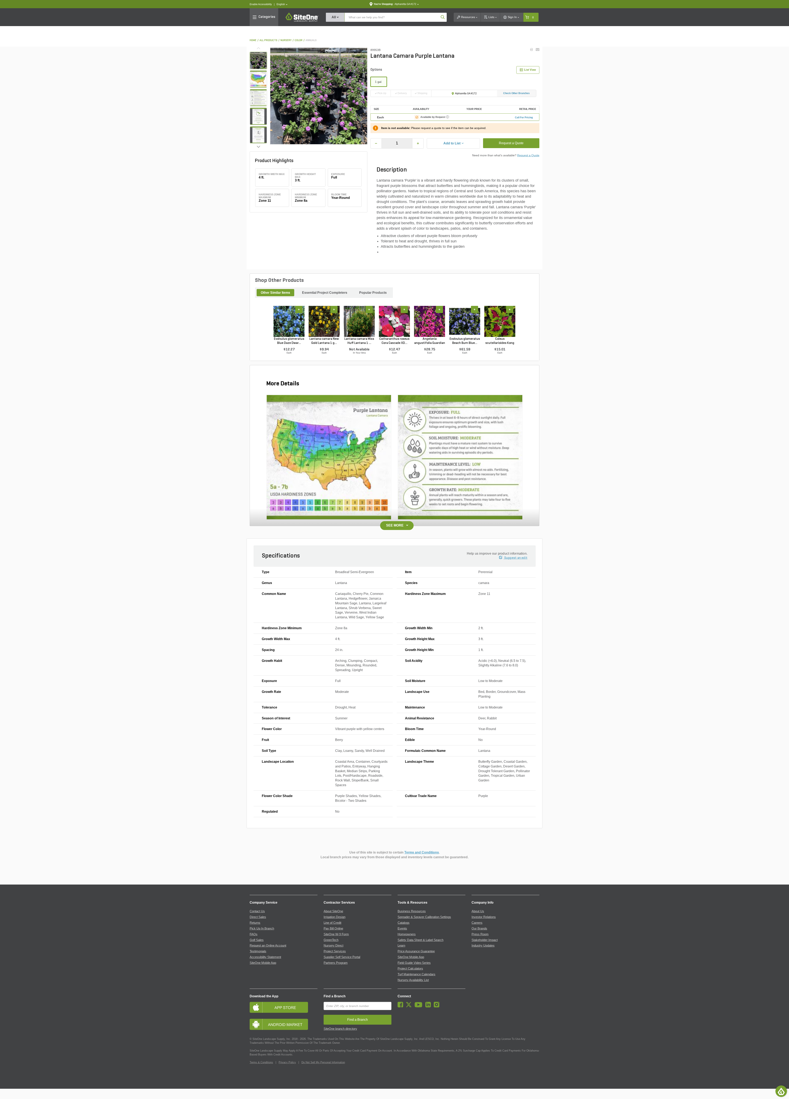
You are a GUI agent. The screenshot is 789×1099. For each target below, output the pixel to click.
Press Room (480, 934)
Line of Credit (332, 922)
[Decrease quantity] (376, 143)
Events (402, 928)
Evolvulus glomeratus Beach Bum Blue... (465, 341)
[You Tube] (419, 1006)
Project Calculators (410, 968)
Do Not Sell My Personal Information (323, 1062)
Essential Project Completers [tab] (324, 292)
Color (298, 40)
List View (530, 69)
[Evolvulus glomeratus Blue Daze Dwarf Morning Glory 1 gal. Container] (289, 321)
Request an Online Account (268, 945)
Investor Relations (484, 917)
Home (253, 40)
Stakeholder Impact (485, 940)
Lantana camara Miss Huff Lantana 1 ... (359, 341)
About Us (478, 911)
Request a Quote (511, 143)
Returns (255, 922)
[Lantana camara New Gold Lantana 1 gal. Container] (324, 321)
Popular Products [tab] (373, 292)
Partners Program (336, 962)
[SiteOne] (302, 21)
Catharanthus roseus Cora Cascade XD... (394, 341)
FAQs (253, 934)
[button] (282, 4)
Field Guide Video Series (414, 962)
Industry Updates (483, 945)
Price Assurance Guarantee (416, 951)
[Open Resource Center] (781, 1091)
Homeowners (407, 934)
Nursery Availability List (413, 980)
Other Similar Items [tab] (275, 292)
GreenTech (331, 940)
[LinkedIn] (429, 1006)
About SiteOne (333, 911)
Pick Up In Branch (262, 928)
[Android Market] (283, 1024)
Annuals (311, 40)
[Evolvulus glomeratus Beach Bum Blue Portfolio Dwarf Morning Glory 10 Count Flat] (464, 321)
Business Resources (412, 911)
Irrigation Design (334, 917)
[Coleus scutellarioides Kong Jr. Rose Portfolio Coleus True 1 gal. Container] (499, 321)
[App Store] (283, 1007)
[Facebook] (401, 1006)
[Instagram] (437, 1006)
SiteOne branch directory (340, 1028)
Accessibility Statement (265, 957)
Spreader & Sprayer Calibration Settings (424, 917)
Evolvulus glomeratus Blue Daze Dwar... (289, 341)
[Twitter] (410, 1006)
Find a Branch (335, 996)
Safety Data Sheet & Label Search (420, 940)
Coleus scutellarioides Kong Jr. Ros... (499, 341)
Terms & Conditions (261, 1062)
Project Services (335, 951)
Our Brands (479, 928)
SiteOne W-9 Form (336, 934)
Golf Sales (257, 940)
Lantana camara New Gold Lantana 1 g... (324, 341)
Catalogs (403, 922)
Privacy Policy (287, 1062)
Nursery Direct (333, 945)
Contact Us (257, 911)
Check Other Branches (516, 93)
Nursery (286, 40)
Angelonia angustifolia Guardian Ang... (429, 341)
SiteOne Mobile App (263, 962)
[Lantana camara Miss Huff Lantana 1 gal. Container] (359, 321)
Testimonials (258, 951)
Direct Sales (258, 917)
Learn (401, 945)
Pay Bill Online (333, 928)
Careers (477, 922)
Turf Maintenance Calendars (416, 974)
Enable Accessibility (261, 4)
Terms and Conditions (421, 852)
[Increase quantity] (418, 143)
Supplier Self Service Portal (342, 957)
